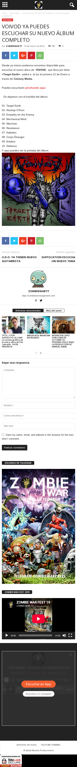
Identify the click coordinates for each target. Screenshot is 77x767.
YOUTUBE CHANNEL (51, 744)
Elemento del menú (27, 744)
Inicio (4, 13)
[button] (71, 5)
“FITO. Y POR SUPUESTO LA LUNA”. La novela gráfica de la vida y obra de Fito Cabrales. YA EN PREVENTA (12, 341)
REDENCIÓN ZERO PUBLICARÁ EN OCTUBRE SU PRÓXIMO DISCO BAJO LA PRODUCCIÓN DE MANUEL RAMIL (63, 341)
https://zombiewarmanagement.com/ (38, 296)
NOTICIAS (14, 13)
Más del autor (54, 310)
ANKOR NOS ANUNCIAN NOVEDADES (38, 336)
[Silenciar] (64, 635)
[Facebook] (36, 301)
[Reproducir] (7, 635)
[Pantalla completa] (70, 635)
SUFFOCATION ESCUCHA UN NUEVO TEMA (58, 259)
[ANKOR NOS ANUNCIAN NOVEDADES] (38, 325)
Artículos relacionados (28, 310)
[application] (38, 618)
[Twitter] (41, 301)
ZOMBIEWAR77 (14, 46)
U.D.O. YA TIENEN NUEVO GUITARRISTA (19, 259)
